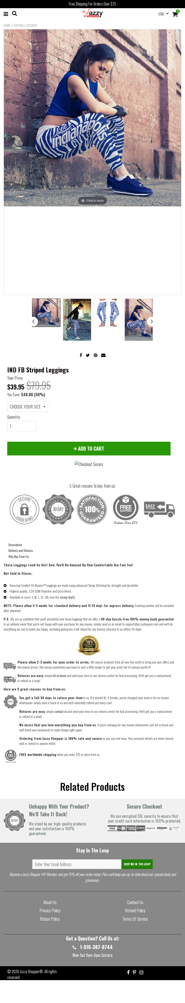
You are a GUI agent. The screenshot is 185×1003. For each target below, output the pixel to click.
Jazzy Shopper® (31, 971)
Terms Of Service (135, 919)
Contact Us (135, 902)
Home (7, 25)
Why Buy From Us (18, 556)
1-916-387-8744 (96, 947)
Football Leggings (25, 25)
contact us (60, 711)
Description (15, 544)
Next (152, 321)
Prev (33, 321)
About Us (50, 902)
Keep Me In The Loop (137, 864)
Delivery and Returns (20, 550)
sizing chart (67, 597)
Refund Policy (135, 910)
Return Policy (50, 919)
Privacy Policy (50, 910)
